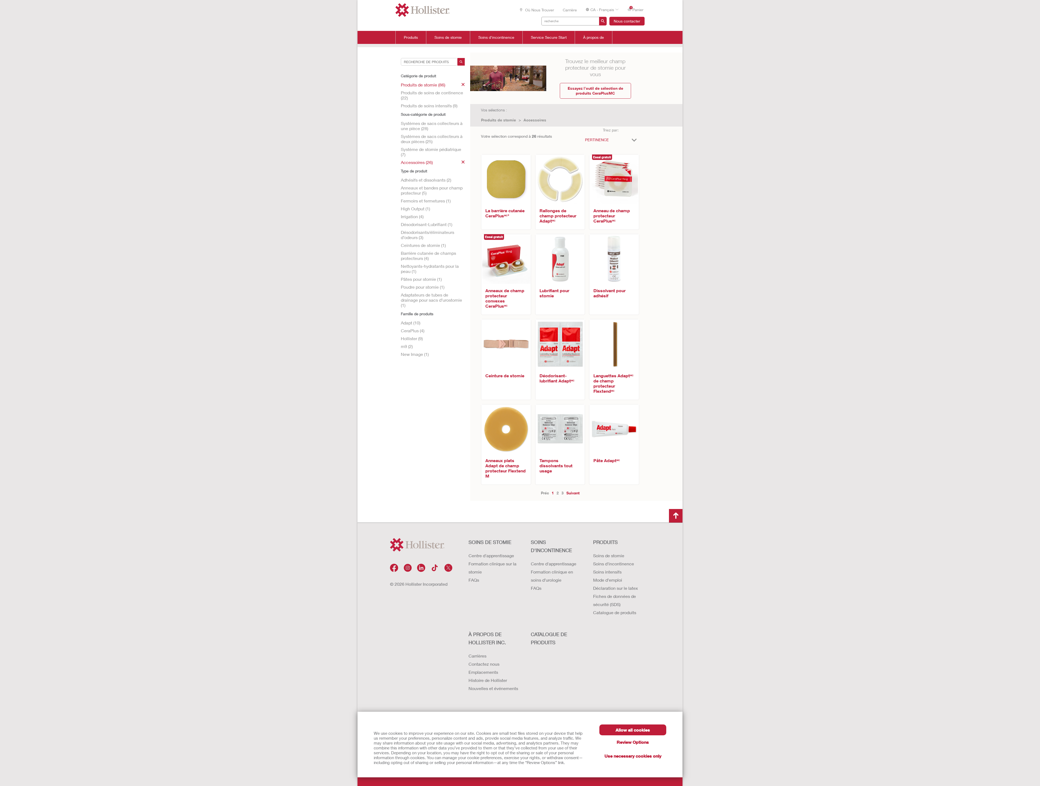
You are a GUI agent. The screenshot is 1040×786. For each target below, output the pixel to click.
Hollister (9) (412, 338)
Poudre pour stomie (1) (422, 286)
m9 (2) (407, 346)
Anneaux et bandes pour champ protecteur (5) (432, 190)
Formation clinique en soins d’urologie (552, 575)
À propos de (593, 37)
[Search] (461, 62)
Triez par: (611, 130)
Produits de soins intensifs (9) (429, 105)
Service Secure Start (549, 37)
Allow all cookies (633, 729)
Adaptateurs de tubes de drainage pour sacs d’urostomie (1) (431, 300)
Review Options (633, 742)
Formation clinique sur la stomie (492, 567)
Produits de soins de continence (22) (432, 95)
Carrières (477, 655)
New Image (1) (415, 354)
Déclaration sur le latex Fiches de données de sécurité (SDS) (615, 596)
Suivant (573, 493)
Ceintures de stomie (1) (423, 245)
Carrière (570, 10)
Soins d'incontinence (496, 37)
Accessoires (535, 120)
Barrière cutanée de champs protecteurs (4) (428, 255)
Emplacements (483, 672)
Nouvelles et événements (493, 688)
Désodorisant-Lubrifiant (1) (426, 224)
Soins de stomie (448, 37)
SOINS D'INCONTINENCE (551, 546)
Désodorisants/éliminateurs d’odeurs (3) (427, 235)
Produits (411, 37)
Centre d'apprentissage (491, 555)
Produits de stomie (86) (423, 84)
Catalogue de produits (614, 612)
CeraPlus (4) (412, 330)
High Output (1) (415, 208)
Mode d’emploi (607, 579)
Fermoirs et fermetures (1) (426, 200)
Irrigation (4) (412, 216)
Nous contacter (627, 21)
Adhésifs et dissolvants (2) (426, 179)
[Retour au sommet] (675, 516)
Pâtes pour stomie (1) (421, 279)
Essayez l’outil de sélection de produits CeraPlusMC (595, 90)
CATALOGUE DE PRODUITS (549, 638)
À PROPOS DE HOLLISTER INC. (487, 638)
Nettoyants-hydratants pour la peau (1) (430, 268)
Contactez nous (484, 663)
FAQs (474, 579)
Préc (545, 493)
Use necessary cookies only (632, 755)
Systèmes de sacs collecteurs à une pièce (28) (432, 126)
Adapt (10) (410, 322)
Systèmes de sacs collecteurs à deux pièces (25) (432, 139)
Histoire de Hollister (488, 680)
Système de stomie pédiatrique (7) (431, 152)
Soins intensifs (607, 571)
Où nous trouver (539, 10)
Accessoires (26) (417, 162)
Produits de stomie (498, 120)
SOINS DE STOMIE (490, 542)
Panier (637, 9)
